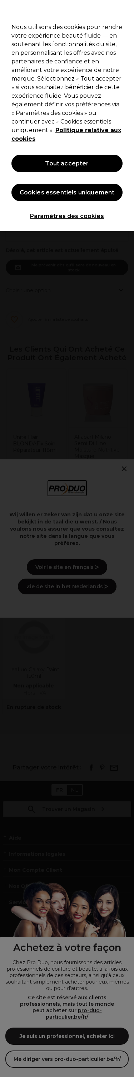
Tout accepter (67, 163)
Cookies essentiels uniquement (67, 192)
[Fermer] (125, 10)
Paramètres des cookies (67, 216)
